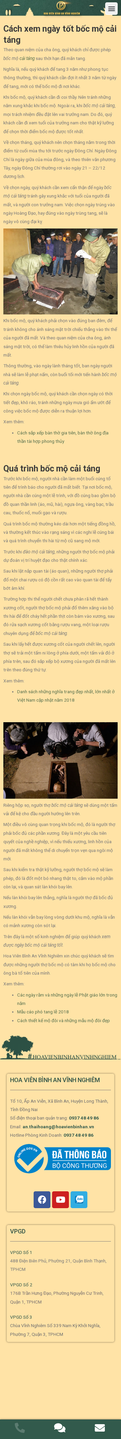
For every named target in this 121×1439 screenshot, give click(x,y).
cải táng (27, 58)
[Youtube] (60, 1199)
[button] (111, 8)
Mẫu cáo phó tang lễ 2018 (43, 1011)
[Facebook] (42, 1199)
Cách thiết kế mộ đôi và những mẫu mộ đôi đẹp (63, 1020)
